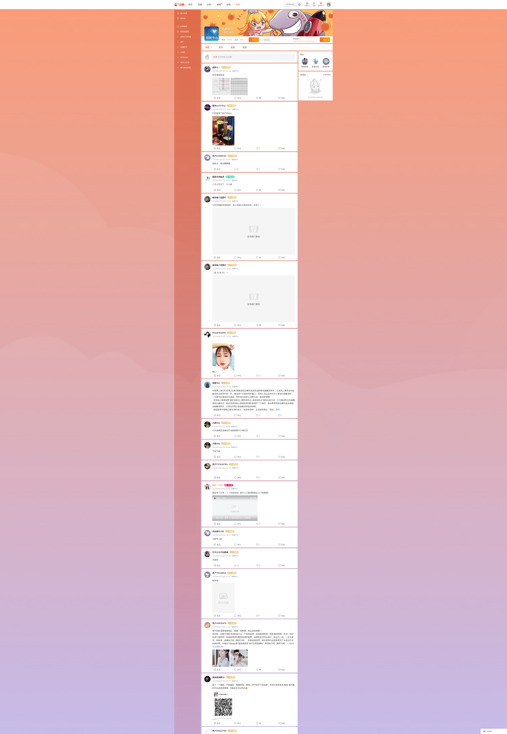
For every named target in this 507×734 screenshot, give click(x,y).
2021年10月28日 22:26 (221, 468)
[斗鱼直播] (179, 4)
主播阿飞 (183, 47)
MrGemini (184, 57)
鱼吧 (238, 4)
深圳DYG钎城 (185, 37)
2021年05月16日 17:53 (221, 627)
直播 (200, 4)
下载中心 (307, 6)
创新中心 (235, 681)
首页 (190, 4)
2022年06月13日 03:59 (221, 336)
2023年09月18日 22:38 (221, 71)
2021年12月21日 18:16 (221, 447)
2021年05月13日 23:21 (221, 681)
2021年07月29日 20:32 (221, 556)
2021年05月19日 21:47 (221, 577)
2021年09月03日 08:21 (221, 535)
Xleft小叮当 (184, 62)
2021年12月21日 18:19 (221, 426)
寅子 (182, 42)
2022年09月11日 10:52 (221, 180)
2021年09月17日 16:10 (221, 489)
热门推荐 (183, 13)
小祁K (182, 52)
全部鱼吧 (183, 26)
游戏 (228, 4)
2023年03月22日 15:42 (221, 109)
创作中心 (321, 6)
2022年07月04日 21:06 (221, 201)
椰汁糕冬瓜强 (185, 68)
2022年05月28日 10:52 (221, 387)
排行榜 (183, 18)
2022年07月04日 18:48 (221, 269)
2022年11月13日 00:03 (221, 159)
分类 (209, 4)
